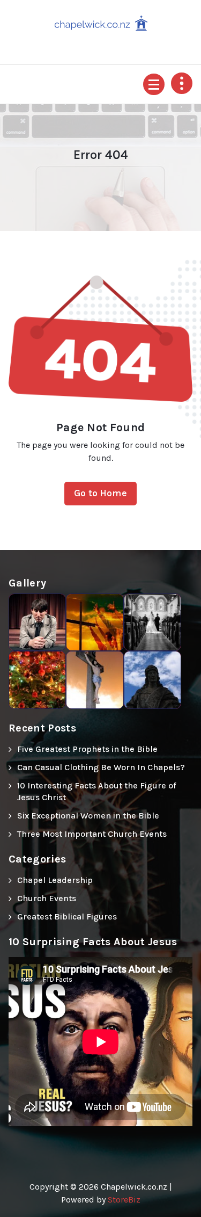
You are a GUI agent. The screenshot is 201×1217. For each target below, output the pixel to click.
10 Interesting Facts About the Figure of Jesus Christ (96, 791)
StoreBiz (124, 1199)
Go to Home (100, 493)
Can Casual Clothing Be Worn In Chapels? (101, 767)
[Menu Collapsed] (154, 84)
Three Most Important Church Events (92, 834)
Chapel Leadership (55, 880)
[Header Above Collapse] (181, 83)
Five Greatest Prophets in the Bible (87, 749)
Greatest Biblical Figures (67, 916)
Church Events (46, 898)
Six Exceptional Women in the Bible (88, 815)
